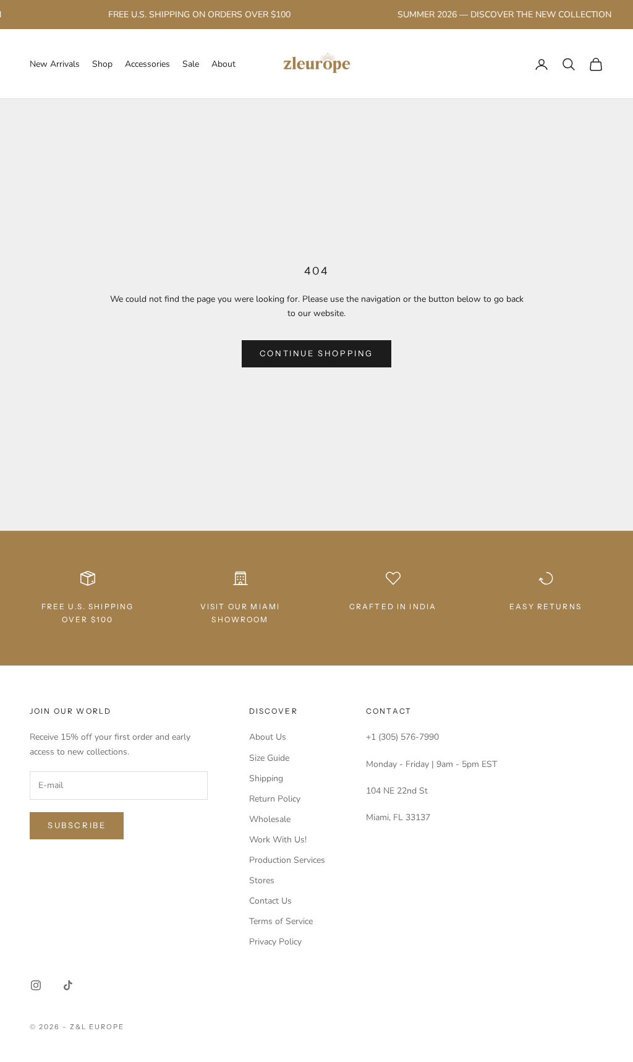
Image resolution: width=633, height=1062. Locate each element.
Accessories (147, 64)
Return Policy (274, 799)
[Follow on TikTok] (68, 985)
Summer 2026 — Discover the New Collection (498, 14)
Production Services (287, 860)
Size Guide (269, 758)
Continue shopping (316, 353)
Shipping (266, 778)
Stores (261, 880)
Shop (102, 64)
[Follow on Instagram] (36, 985)
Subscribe (77, 825)
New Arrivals (55, 64)
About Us (267, 737)
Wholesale (270, 819)
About (223, 64)
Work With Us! (278, 840)
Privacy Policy (275, 942)
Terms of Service (281, 921)
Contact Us (270, 901)
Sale (190, 64)
